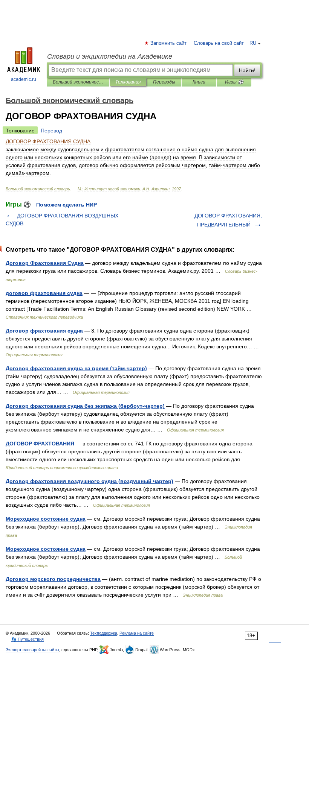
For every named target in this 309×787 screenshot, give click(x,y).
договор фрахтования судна (44, 293)
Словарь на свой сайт (219, 43)
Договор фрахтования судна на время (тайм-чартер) (76, 368)
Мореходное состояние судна (46, 519)
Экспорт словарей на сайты (32, 649)
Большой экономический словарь (78, 82)
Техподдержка (103, 633)
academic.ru (23, 79)
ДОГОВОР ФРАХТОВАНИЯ (40, 444)
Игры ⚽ (234, 82)
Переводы (164, 82)
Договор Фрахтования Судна (45, 263)
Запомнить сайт (169, 43)
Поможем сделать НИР (66, 205)
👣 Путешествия (27, 639)
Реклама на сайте (136, 633)
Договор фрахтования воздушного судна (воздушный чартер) (89, 481)
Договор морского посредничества (53, 579)
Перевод (51, 131)
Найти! (247, 70)
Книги (199, 82)
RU (252, 43)
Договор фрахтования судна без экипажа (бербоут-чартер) (85, 406)
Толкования (128, 82)
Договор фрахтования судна (44, 331)
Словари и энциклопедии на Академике (109, 56)
